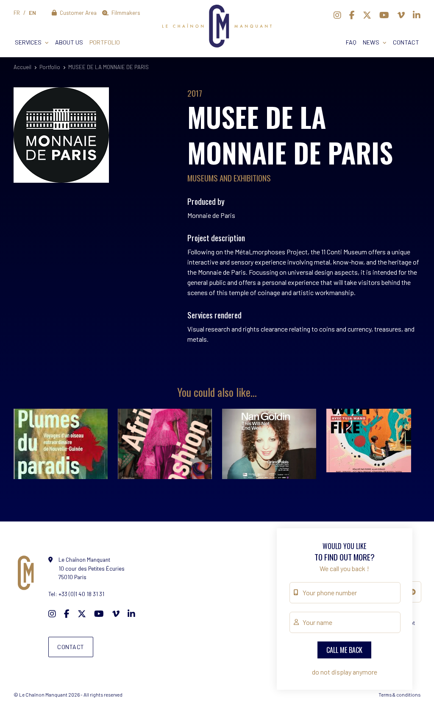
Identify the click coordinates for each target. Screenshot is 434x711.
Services (28, 42)
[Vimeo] (401, 15)
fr (17, 12)
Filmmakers (125, 12)
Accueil (22, 67)
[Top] (411, 675)
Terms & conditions (399, 694)
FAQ (351, 42)
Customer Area (77, 12)
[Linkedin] (416, 15)
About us (69, 42)
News (371, 42)
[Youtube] (384, 15)
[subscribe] (412, 592)
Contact (406, 42)
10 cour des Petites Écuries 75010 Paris (91, 568)
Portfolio (104, 42)
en (32, 12)
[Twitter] (367, 15)
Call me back (344, 650)
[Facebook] (352, 15)
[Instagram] (337, 15)
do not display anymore (344, 672)
